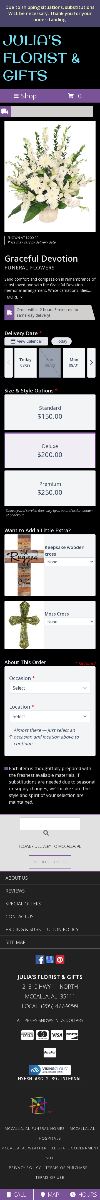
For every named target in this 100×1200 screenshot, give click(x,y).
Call (18, 1194)
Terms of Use (50, 1177)
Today (61, 341)
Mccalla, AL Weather (24, 1148)
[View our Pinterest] (60, 962)
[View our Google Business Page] (50, 962)
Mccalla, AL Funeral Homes (35, 1128)
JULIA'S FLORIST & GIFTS (41, 57)
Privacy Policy (25, 1167)
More (12, 297)
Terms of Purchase (67, 1167)
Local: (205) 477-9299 (50, 1006)
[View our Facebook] (40, 962)
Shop (29, 95)
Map (52, 1194)
